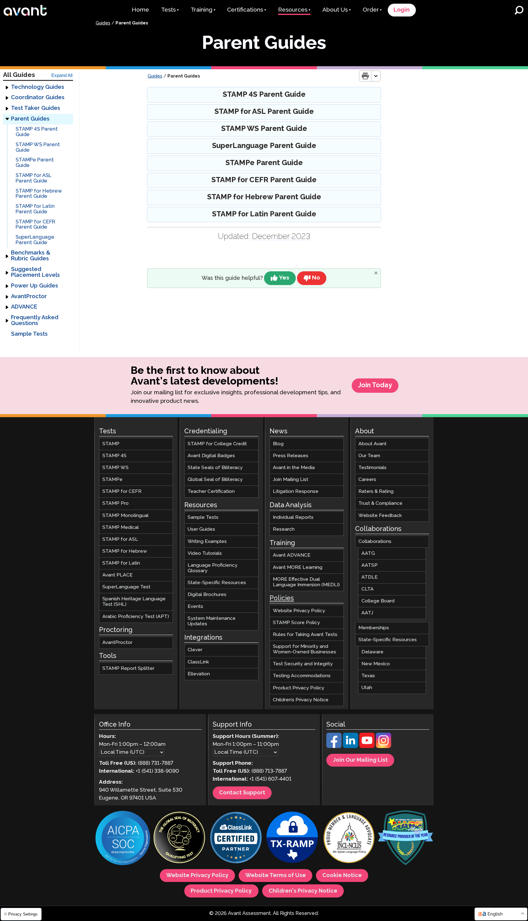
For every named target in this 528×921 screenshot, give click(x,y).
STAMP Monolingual (125, 515)
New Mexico (375, 663)
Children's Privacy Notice (303, 891)
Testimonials (372, 467)
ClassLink (198, 662)
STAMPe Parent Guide (35, 163)
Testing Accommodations (302, 676)
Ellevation (199, 674)
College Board (377, 601)
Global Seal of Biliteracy (215, 479)
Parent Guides (30, 119)
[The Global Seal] (179, 839)
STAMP (110, 443)
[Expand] (7, 87)
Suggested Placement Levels (35, 272)
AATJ (367, 613)
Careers (367, 479)
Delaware (372, 652)
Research (284, 529)
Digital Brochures (207, 594)
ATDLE (369, 577)
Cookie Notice (342, 876)
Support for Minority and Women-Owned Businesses (304, 649)
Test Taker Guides (35, 108)
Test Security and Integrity (303, 664)
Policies (282, 598)
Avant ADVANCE (291, 555)
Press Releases (290, 455)
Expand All (61, 75)
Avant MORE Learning (297, 567)
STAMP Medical (120, 527)
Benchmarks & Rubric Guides (30, 256)
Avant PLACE (117, 575)
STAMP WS (115, 467)
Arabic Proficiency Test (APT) (135, 616)
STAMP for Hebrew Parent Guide (39, 194)
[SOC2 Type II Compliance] (122, 839)
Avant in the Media (294, 467)
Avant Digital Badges (211, 455)
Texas (368, 675)
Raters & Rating (376, 491)
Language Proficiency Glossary (212, 568)
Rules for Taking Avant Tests (305, 634)
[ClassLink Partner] (235, 839)
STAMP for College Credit (217, 443)
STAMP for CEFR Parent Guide (35, 224)
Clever (195, 650)
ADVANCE (24, 307)
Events (195, 606)
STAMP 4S (114, 455)
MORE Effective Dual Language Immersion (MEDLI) (306, 582)
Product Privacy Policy (298, 688)
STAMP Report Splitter (128, 668)
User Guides (201, 529)
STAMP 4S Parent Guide (37, 132)
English (495, 914)
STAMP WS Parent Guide (38, 147)
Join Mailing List (290, 479)
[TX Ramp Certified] (292, 839)
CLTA (367, 589)
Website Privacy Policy (299, 610)
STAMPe (112, 479)
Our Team (369, 455)
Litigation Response (295, 491)
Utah (366, 687)
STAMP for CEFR (121, 491)
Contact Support (242, 793)
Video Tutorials (205, 553)
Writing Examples (207, 541)
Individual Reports (293, 517)
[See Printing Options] (376, 75)
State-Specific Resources (217, 582)
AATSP (369, 565)
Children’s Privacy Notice (300, 699)
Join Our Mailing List (360, 760)
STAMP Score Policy (296, 622)
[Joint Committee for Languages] (348, 839)
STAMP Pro (115, 503)
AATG (368, 553)
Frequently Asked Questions (34, 321)
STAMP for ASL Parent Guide (33, 178)
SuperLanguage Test (126, 587)
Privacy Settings (22, 914)
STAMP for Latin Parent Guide (35, 209)
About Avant (372, 443)
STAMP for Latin (121, 563)
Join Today (375, 385)
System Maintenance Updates (212, 621)
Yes (284, 278)
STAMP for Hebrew (124, 551)
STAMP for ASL (120, 539)
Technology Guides (37, 87)
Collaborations (374, 541)
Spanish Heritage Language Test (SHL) (134, 602)
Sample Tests (29, 334)
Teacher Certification (211, 491)
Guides (103, 23)
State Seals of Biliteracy (215, 467)
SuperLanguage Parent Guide (35, 240)
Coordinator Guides (37, 98)
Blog (278, 443)
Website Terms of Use (275, 876)
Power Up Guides (34, 286)
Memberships (373, 628)
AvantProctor (29, 297)
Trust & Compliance (380, 503)
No (316, 278)
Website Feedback (380, 515)
